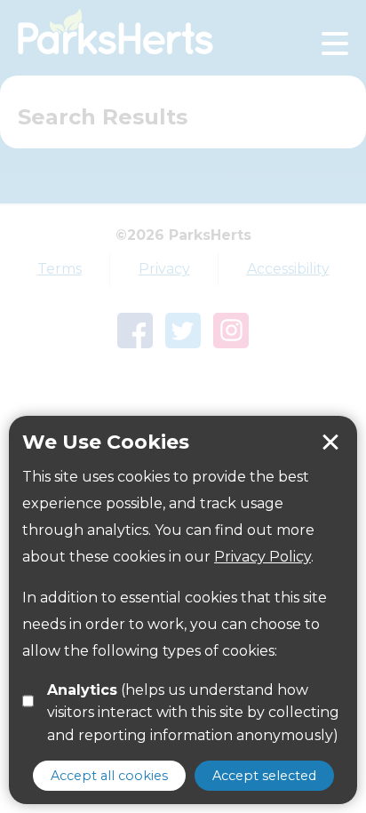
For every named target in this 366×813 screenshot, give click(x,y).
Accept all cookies (109, 776)
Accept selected (264, 776)
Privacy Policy (262, 556)
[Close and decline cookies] (330, 442)
